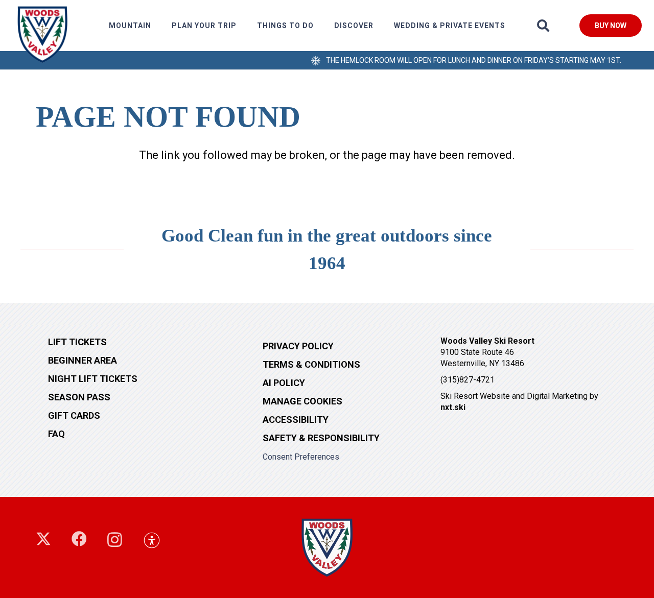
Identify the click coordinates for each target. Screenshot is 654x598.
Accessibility (296, 419)
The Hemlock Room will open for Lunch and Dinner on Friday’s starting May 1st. (473, 60)
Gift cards (74, 415)
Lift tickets (77, 342)
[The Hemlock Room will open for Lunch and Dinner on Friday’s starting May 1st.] (313, 60)
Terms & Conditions (311, 364)
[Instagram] (114, 539)
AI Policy (284, 382)
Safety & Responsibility (321, 438)
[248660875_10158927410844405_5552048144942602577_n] (42, 34)
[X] (43, 539)
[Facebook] (79, 538)
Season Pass (79, 397)
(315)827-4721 (467, 380)
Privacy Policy (298, 346)
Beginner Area (82, 360)
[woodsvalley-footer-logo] (327, 547)
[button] (155, 25)
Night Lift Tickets (92, 378)
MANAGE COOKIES (302, 401)
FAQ (56, 433)
